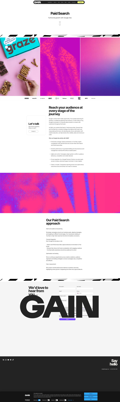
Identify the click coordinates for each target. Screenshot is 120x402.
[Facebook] (10, 360)
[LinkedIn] (3, 360)
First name (61, 286)
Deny (91, 399)
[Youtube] (8, 360)
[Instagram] (6, 360)
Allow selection (90, 396)
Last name (79, 286)
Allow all (90, 393)
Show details (70, 400)
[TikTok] (13, 360)
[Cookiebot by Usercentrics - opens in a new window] (27, 400)
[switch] (48, 400)
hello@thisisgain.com (105, 369)
